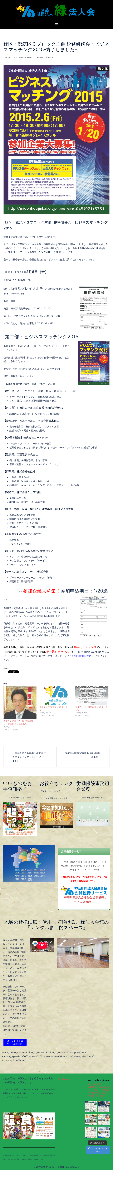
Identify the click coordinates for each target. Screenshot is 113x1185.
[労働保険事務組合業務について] (93, 813)
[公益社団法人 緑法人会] (56, 11)
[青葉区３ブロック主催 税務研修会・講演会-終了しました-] (20, 702)
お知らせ (40, 57)
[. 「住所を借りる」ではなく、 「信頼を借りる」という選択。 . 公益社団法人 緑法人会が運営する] (104, 1106)
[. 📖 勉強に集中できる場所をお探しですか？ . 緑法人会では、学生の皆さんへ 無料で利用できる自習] (91, 1119)
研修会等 (50, 57)
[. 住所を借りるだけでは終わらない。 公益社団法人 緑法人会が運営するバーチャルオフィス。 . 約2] (104, 1119)
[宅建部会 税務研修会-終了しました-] (55, 695)
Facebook (63, 1079)
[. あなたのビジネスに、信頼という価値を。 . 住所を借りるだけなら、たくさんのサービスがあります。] (91, 1106)
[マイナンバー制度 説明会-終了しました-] (91, 695)
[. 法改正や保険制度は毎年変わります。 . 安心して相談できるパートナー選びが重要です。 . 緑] (91, 1132)
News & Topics (26, 57)
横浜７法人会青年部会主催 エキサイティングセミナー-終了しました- (29, 757)
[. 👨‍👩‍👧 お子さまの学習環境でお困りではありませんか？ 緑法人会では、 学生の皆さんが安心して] (104, 1132)
